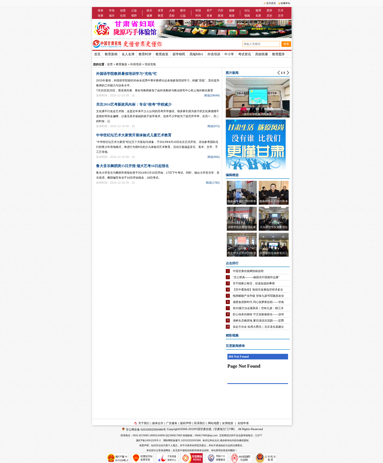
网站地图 (213, 423)
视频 (247, 15)
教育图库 (278, 54)
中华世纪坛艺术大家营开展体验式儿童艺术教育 (134, 135)
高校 (172, 15)
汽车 (220, 10)
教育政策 (162, 54)
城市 (112, 15)
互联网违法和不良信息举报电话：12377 (240, 435)
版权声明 (185, 423)
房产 (209, 10)
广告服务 (171, 423)
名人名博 (128, 54)
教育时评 (145, 54)
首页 (97, 54)
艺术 (280, 10)
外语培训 (213, 54)
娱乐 (149, 10)
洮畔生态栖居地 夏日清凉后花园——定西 (258, 320)
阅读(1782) (213, 182)
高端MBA (196, 54)
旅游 (232, 15)
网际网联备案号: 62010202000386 (182, 440)
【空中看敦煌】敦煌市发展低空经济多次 (258, 289)
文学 (280, 15)
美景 (100, 15)
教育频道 (121, 64)
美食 (100, 10)
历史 (269, 15)
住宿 (123, 15)
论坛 (247, 10)
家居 (220, 15)
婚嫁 (232, 10)
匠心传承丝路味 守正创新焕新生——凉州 (258, 314)
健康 (149, 15)
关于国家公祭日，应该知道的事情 (254, 283)
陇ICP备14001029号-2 (148, 440)
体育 (160, 10)
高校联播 (261, 54)
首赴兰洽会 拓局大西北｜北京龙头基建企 (258, 326)
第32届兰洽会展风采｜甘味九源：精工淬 (258, 308)
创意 (123, 10)
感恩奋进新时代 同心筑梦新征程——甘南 (258, 302)
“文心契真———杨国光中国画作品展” (256, 277)
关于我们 (143, 423)
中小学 (229, 54)
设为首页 (271, 3)
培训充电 (150, 64)
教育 (160, 15)
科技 (198, 10)
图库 (269, 10)
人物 (172, 10)
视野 (134, 15)
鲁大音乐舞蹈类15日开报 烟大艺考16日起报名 (132, 166)
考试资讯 (244, 54)
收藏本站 (285, 3)
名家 (258, 15)
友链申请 (243, 423)
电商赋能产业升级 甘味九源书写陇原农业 (258, 295)
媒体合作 (157, 423)
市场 (112, 10)
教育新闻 (111, 54)
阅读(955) (213, 156)
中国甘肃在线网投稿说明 (248, 271)
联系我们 (199, 423)
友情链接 (227, 423)
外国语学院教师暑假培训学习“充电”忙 (126, 74)
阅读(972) (213, 126)
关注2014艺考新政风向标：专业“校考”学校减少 (134, 104)
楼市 (183, 10)
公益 (134, 10)
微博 (258, 10)
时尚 (198, 15)
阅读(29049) (212, 95)
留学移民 (179, 54)
